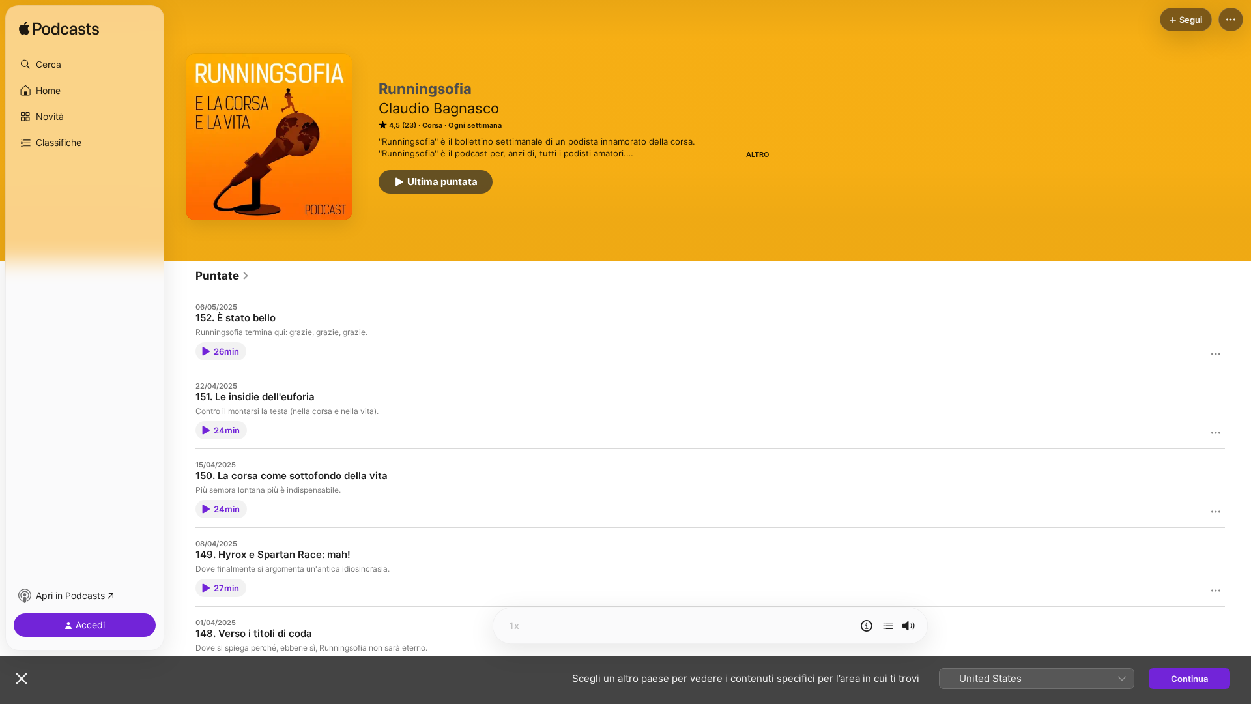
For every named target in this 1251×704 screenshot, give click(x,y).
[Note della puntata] (866, 626)
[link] (222, 276)
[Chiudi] (21, 678)
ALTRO (757, 154)
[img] (59, 29)
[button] (84, 64)
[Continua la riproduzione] (888, 626)
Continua (1189, 678)
